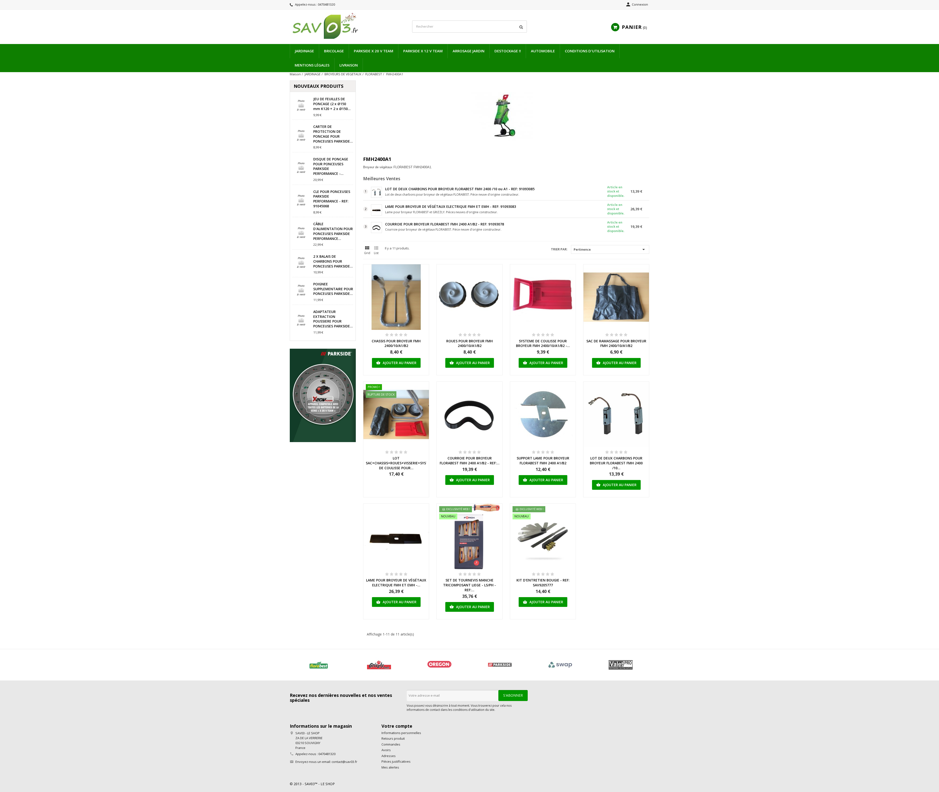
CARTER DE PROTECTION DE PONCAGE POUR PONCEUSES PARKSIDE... (333, 133)
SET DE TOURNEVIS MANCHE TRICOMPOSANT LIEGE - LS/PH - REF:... (469, 585)
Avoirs (386, 750)
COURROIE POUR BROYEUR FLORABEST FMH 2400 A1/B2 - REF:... (470, 460)
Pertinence (610, 249)
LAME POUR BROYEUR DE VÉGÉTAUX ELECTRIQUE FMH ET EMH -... (396, 582)
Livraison (348, 65)
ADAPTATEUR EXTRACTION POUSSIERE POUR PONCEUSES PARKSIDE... (333, 318)
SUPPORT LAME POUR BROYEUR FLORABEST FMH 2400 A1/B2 (543, 460)
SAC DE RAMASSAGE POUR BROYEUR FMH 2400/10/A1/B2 (616, 343)
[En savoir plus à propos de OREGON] (439, 665)
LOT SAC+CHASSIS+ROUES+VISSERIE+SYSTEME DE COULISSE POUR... (401, 463)
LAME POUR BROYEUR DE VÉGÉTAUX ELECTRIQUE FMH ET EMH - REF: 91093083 (450, 206)
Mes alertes (390, 767)
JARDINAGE (304, 50)
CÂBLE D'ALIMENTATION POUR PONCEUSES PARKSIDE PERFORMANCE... (333, 231)
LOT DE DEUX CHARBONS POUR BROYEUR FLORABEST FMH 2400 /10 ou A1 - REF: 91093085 (460, 189)
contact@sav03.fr (344, 761)
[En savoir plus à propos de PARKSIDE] (499, 665)
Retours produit (393, 738)
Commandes (390, 744)
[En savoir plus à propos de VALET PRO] (620, 665)
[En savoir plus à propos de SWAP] (560, 665)
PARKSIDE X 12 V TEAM (423, 50)
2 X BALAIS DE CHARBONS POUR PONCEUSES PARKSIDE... (333, 261)
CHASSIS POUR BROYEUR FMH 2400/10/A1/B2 (396, 343)
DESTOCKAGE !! (507, 50)
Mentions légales (312, 65)
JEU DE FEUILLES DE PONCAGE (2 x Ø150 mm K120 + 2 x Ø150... (332, 104)
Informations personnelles (401, 733)
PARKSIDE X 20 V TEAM (373, 50)
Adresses (388, 756)
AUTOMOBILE (543, 50)
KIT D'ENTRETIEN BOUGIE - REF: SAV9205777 (543, 582)
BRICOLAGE (334, 50)
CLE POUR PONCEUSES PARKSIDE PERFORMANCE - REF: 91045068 (331, 198)
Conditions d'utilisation (590, 50)
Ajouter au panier (396, 362)
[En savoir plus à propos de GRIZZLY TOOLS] (379, 665)
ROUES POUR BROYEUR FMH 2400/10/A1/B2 (469, 343)
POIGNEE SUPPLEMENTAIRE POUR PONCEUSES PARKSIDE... (333, 289)
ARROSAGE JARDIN (468, 50)
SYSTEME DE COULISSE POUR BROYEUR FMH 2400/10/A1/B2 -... (543, 343)
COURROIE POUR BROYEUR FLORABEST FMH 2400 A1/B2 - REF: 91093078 (444, 224)
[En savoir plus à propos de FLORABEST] (318, 665)
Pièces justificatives (396, 761)
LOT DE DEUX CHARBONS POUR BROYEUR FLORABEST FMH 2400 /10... (616, 463)
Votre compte (396, 726)
